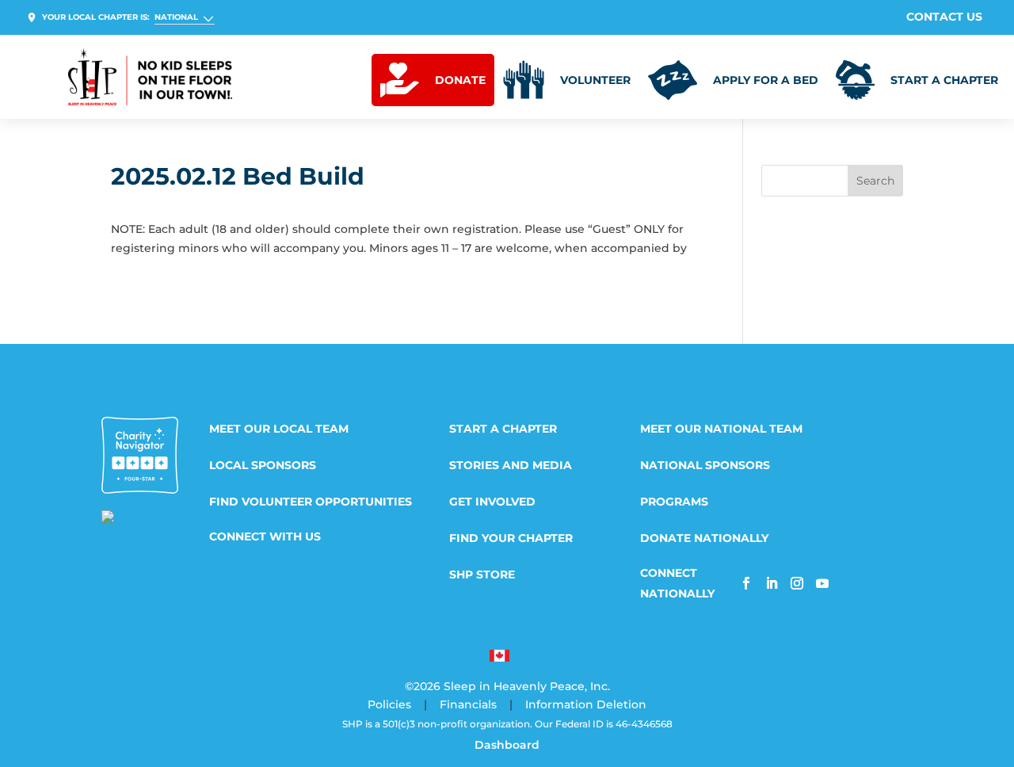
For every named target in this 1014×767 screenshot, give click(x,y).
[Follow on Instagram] (797, 583)
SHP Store (482, 575)
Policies (389, 704)
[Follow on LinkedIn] (771, 583)
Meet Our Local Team (279, 429)
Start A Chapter (503, 429)
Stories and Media (510, 466)
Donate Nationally (704, 538)
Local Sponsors (262, 466)
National (176, 17)
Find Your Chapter (511, 538)
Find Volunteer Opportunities (310, 502)
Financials (468, 704)
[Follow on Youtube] (822, 583)
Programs (674, 502)
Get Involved (492, 502)
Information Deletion (585, 704)
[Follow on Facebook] (746, 583)
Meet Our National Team (721, 429)
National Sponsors (705, 466)
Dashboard (507, 745)
